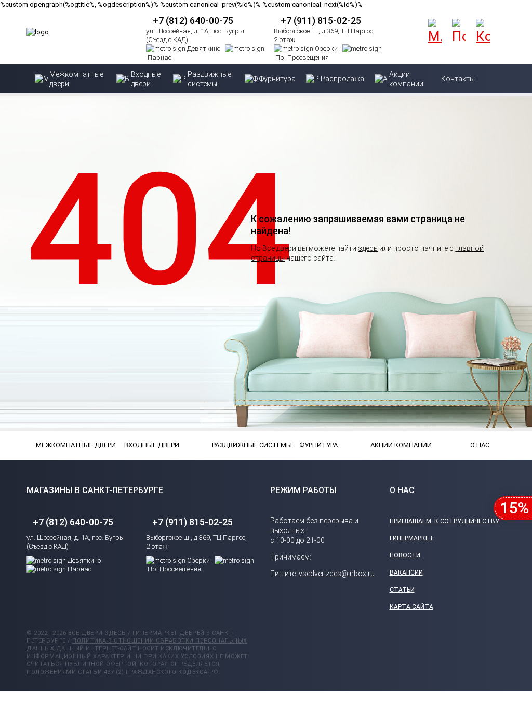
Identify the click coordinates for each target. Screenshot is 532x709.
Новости (405, 555)
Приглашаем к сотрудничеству (444, 521)
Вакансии (406, 572)
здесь (368, 248)
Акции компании (396, 445)
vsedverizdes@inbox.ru (337, 573)
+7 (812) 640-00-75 (193, 20)
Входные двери (150, 445)
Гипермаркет (412, 538)
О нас (479, 445)
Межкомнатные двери (62, 445)
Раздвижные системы (238, 445)
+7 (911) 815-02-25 (321, 20)
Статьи (402, 589)
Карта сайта (411, 606)
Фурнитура (318, 445)
